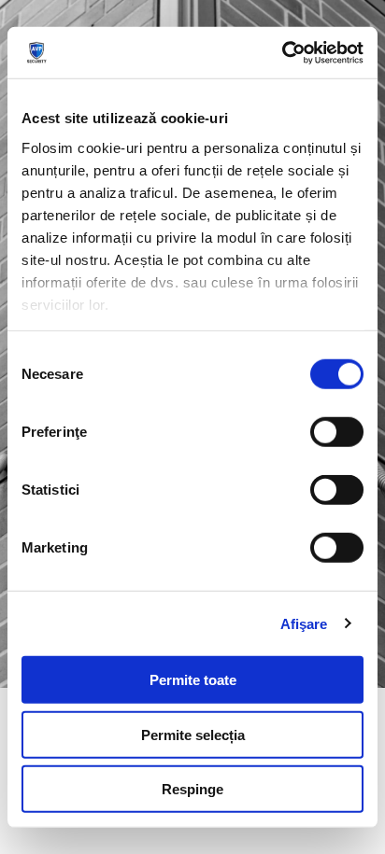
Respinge (192, 789)
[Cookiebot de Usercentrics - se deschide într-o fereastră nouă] (282, 52)
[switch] (337, 432)
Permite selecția (193, 734)
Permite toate (193, 680)
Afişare (304, 623)
